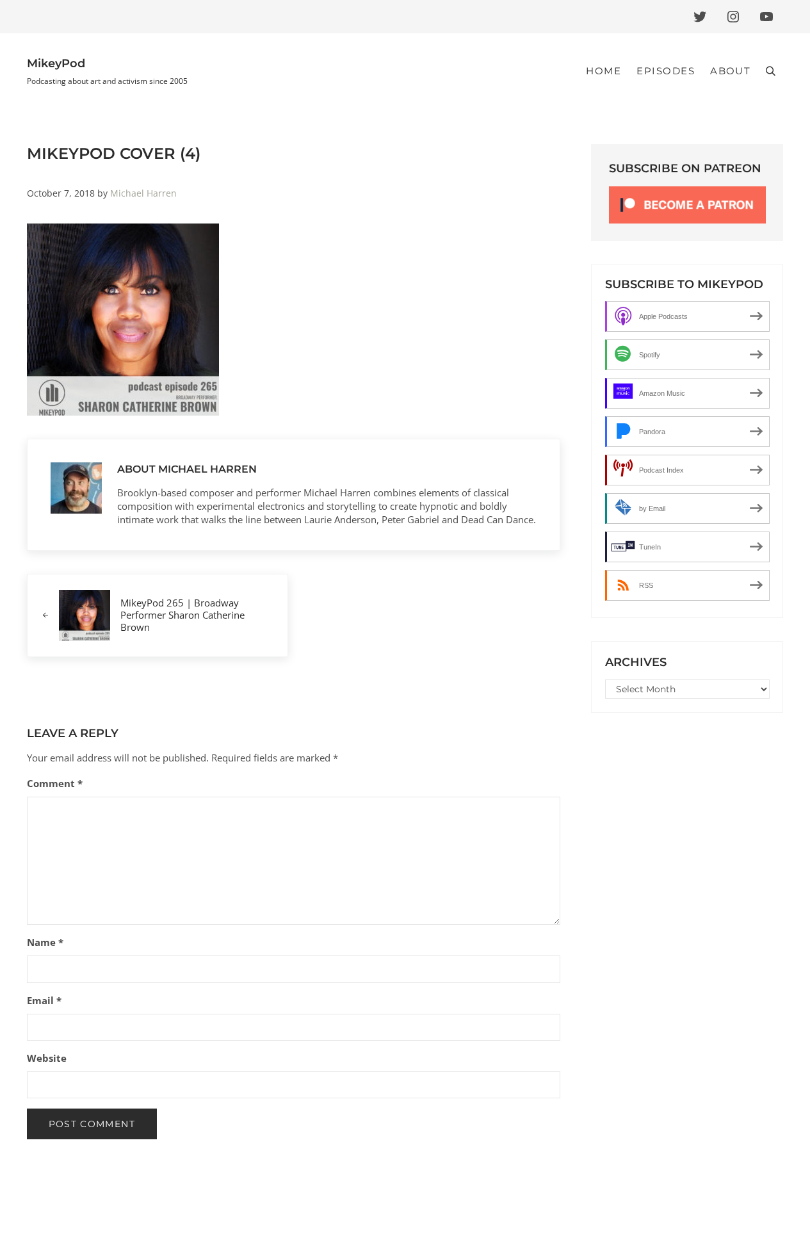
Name (45, 942)
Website (47, 1058)
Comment (55, 783)
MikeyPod (56, 63)
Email (44, 1000)
